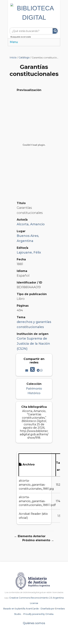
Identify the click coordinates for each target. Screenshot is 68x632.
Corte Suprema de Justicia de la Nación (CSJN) (33, 344)
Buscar (55, 31)
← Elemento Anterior (30, 536)
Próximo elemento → (38, 540)
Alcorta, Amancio (31, 224)
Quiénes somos (34, 623)
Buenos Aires (27, 236)
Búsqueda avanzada (20, 36)
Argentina (25, 241)
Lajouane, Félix (29, 252)
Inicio (13, 57)
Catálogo (24, 57)
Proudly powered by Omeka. (38, 614)
